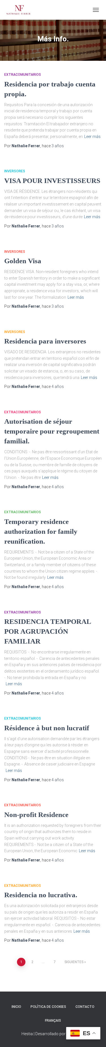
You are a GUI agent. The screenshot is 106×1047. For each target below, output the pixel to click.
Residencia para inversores (45, 341)
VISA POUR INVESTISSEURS (52, 180)
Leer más (92, 136)
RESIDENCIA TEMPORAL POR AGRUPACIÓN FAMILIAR (47, 631)
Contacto (84, 1007)
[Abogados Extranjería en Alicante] (21, 10)
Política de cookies (48, 1007)
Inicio (16, 1007)
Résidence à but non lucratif (46, 728)
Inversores (14, 171)
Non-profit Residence (36, 814)
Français (53, 1021)
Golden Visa (22, 261)
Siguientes (73, 962)
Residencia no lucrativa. (40, 895)
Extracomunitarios (22, 75)
